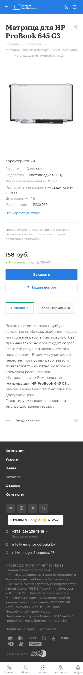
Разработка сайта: (17, 653)
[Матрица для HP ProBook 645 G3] (41, 103)
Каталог (13, 477)
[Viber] (43, 508)
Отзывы (13, 485)
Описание (20, 308)
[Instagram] (21, 508)
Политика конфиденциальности (31, 629)
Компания (15, 450)
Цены (11, 468)
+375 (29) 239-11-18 (28, 531)
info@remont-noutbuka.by (33, 544)
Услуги (12, 459)
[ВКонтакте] (10, 508)
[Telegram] (32, 508)
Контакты (15, 494)
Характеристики (55, 308)
